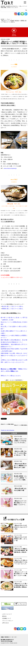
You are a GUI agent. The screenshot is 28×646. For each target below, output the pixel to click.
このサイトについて (7, 614)
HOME (2, 19)
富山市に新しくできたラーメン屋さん (12, 306)
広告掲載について (6, 618)
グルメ (8, 19)
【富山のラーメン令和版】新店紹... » (21, 425)
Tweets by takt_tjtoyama (7, 430)
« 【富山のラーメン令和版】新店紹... (7, 424)
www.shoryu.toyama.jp (10, 168)
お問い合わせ (5, 622)
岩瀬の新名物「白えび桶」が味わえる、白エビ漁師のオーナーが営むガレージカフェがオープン (14, 355)
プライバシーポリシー (7, 620)
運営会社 (4, 616)
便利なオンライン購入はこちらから (11, 375)
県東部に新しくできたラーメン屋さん (12, 308)
